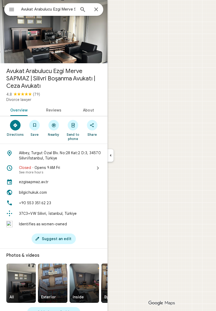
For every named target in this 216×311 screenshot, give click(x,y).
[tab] (18, 109)
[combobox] (48, 9)
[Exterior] (52, 283)
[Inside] (84, 283)
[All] (21, 283)
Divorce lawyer (18, 99)
